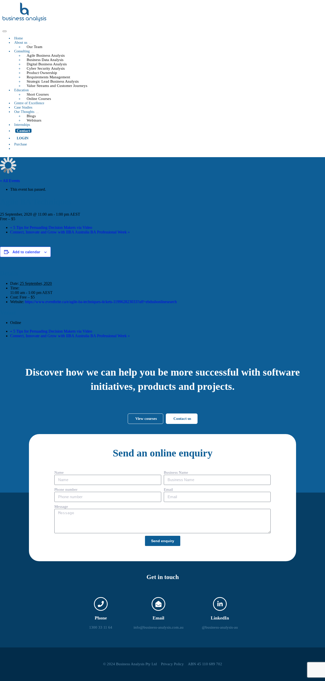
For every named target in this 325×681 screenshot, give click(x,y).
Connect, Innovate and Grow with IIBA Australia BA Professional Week (70, 232)
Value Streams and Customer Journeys (57, 86)
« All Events (10, 181)
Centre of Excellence (29, 103)
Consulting (22, 51)
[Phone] (101, 604)
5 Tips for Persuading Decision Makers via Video (51, 227)
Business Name (176, 472)
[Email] (158, 604)
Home (18, 38)
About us (20, 43)
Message (61, 507)
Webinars (34, 120)
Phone (101, 617)
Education (21, 90)
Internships (22, 125)
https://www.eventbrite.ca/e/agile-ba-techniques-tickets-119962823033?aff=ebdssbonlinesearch (101, 302)
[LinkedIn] (220, 604)
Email (168, 489)
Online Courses (39, 99)
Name (59, 472)
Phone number (65, 489)
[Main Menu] (5, 31)
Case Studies (23, 107)
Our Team (34, 47)
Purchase (20, 144)
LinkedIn (220, 617)
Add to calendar (26, 251)
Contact (23, 131)
